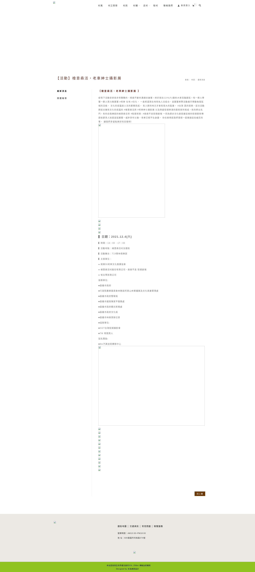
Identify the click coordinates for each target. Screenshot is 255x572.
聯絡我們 (168, 5)
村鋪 (135, 5)
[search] (200, 6)
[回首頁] (62, 6)
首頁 (187, 80)
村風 (100, 5)
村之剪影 (113, 5)
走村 (145, 5)
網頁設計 (135, 569)
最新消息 (62, 91)
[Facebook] (136, 553)
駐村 (155, 5)
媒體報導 (62, 98)
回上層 (200, 494)
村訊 (125, 5)
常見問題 (146, 526)
